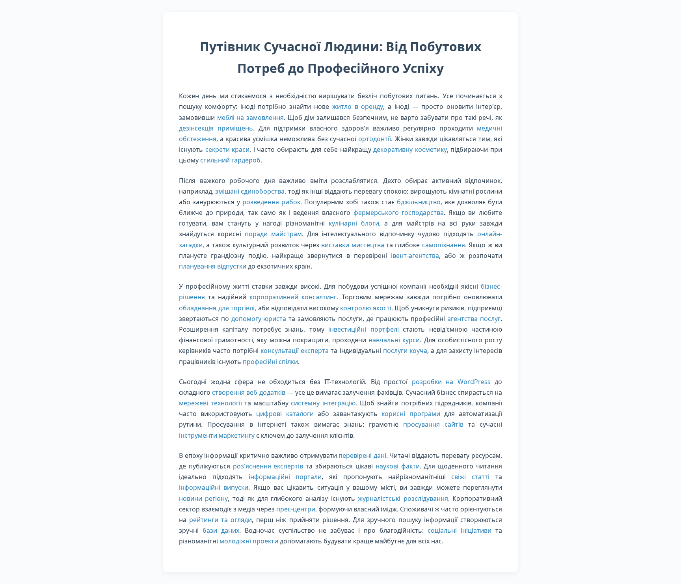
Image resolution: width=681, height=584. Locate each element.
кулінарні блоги (354, 223)
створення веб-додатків (248, 392)
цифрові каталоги (284, 413)
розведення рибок (271, 202)
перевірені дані (362, 455)
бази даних (221, 530)
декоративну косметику (410, 149)
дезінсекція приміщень (216, 128)
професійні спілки (270, 361)
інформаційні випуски (213, 487)
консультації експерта (294, 350)
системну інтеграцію (323, 403)
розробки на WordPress (451, 381)
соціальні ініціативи (459, 530)
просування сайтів (433, 424)
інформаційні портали (285, 476)
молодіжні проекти (249, 541)
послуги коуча (405, 350)
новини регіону (203, 498)
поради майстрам (273, 233)
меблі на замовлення (250, 117)
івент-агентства (415, 255)
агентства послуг (474, 318)
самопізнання (443, 245)
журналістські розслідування (403, 498)
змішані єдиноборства (250, 191)
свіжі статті (470, 476)
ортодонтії (374, 138)
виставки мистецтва (352, 245)
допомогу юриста (259, 318)
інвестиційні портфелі (363, 329)
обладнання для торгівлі (217, 308)
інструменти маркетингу (217, 435)
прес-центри (295, 509)
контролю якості (365, 308)
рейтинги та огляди (220, 519)
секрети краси (227, 149)
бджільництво (419, 202)
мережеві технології (210, 403)
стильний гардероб (230, 160)
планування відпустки (212, 266)
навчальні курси (394, 340)
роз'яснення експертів (268, 466)
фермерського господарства (399, 212)
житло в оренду (357, 106)
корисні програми (410, 413)
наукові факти (398, 466)
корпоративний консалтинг (293, 297)
